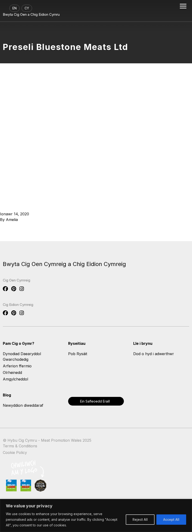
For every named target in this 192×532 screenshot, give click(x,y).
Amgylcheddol (15, 379)
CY (27, 8)
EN (14, 8)
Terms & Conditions (20, 446)
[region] (96, 515)
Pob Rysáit (77, 353)
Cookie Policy (15, 452)
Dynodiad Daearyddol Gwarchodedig (22, 356)
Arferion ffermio (17, 366)
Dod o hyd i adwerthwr (153, 353)
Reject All (140, 519)
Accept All (171, 519)
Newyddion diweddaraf (23, 405)
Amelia (12, 219)
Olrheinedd (12, 372)
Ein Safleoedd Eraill (95, 401)
